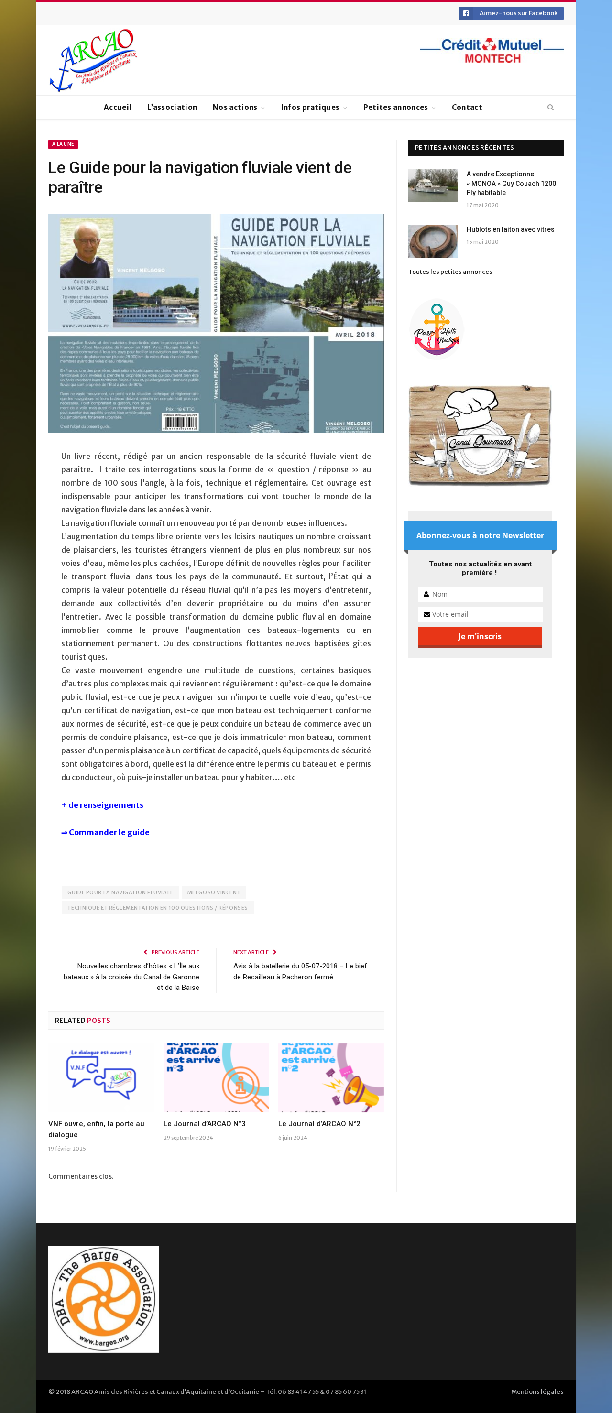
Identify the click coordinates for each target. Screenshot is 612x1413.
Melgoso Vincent (213, 892)
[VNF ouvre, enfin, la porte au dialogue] (101, 1077)
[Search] (550, 108)
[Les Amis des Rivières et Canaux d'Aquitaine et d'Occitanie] (93, 60)
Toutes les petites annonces (450, 272)
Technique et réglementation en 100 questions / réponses (157, 907)
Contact (467, 107)
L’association (172, 107)
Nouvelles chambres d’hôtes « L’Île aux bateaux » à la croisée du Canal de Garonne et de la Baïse (131, 977)
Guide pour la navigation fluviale (120, 892)
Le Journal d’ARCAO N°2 (319, 1124)
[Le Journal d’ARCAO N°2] (331, 1077)
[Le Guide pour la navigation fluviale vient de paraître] (216, 325)
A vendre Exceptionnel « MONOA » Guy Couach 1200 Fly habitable (511, 183)
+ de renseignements (103, 805)
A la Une (63, 144)
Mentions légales (537, 1392)
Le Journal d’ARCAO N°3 (205, 1124)
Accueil (117, 107)
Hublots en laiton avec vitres (511, 229)
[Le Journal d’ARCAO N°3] (216, 1077)
